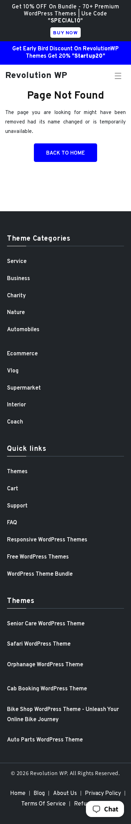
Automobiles (23, 329)
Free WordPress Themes (38, 557)
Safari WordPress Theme (39, 644)
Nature (16, 312)
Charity (16, 295)
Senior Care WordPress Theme (46, 623)
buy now (65, 33)
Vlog (13, 371)
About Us (65, 793)
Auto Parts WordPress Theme (45, 740)
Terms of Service (43, 804)
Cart (12, 488)
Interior (16, 405)
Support (17, 506)
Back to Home (65, 153)
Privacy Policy (103, 793)
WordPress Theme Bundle (40, 574)
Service (17, 261)
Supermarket (24, 388)
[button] (118, 76)
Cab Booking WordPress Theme (47, 689)
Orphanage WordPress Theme (45, 664)
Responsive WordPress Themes (47, 540)
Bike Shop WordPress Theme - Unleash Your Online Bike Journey (63, 714)
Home (18, 793)
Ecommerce (22, 353)
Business (18, 278)
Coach (15, 422)
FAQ (12, 522)
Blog (39, 793)
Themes (17, 471)
